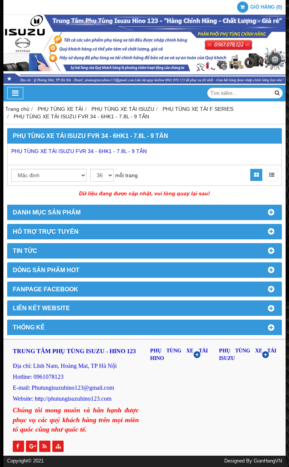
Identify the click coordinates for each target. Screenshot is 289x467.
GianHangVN (268, 461)
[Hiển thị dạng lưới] (256, 175)
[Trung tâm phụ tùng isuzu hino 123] (144, 83)
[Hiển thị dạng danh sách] (272, 175)
